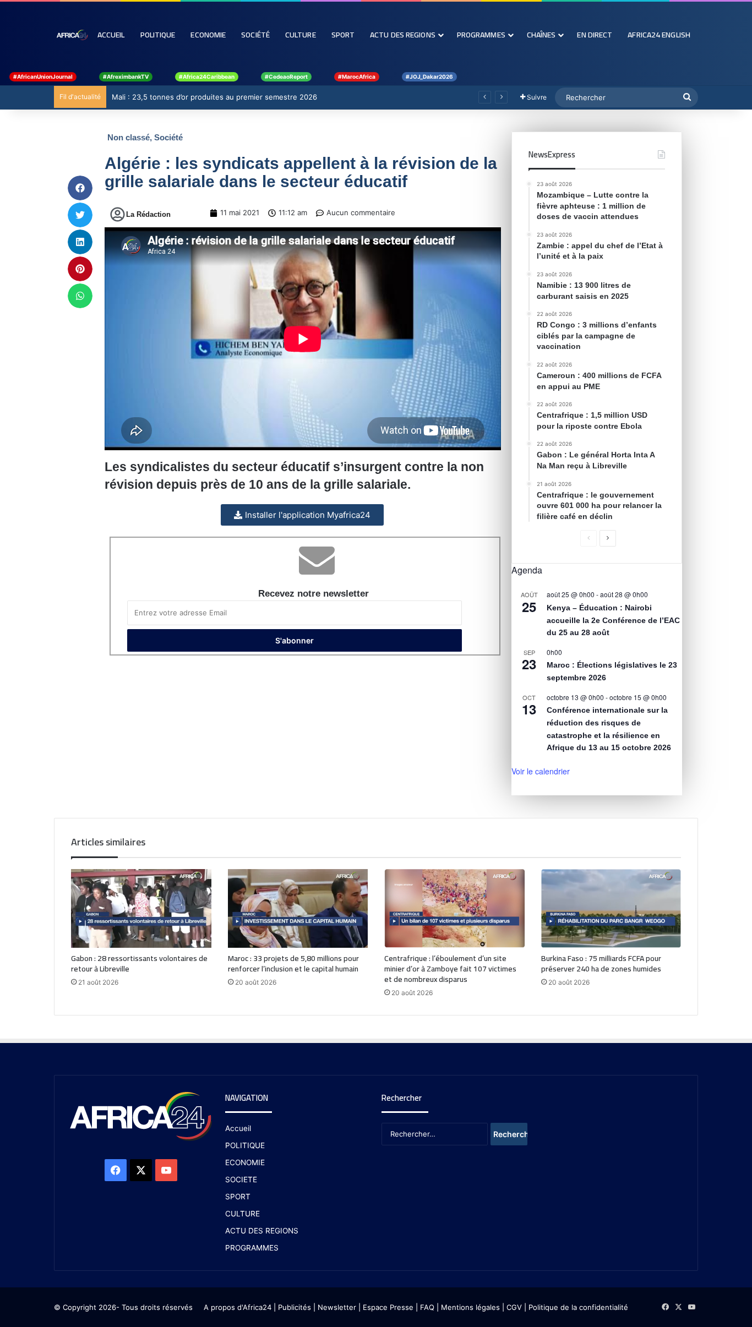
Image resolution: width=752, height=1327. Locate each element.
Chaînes (541, 35)
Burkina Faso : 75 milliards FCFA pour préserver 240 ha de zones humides (601, 963)
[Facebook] (116, 1170)
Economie (208, 35)
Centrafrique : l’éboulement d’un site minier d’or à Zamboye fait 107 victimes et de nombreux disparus (450, 968)
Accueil (111, 35)
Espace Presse (387, 1307)
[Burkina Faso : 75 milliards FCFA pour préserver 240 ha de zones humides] (611, 908)
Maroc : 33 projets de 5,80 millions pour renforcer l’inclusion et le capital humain (293, 963)
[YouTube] (166, 1170)
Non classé (128, 137)
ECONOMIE (245, 1162)
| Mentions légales (468, 1307)
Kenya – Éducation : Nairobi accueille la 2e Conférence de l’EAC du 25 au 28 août (613, 620)
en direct (594, 35)
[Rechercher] (687, 97)
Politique (158, 35)
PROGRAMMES (481, 35)
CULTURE (242, 1213)
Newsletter (337, 1307)
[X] (141, 1170)
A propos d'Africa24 (237, 1307)
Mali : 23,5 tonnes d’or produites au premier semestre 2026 (214, 96)
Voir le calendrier (540, 771)
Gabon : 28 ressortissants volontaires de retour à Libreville (139, 963)
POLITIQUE (245, 1145)
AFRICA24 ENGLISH (659, 35)
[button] (80, 188)
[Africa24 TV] (72, 34)
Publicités (294, 1307)
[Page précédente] (588, 538)
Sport (343, 35)
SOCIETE (241, 1179)
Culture (300, 35)
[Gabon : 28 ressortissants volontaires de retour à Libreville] (141, 908)
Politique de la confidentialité (578, 1307)
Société (255, 35)
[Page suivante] (608, 538)
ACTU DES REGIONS (261, 1230)
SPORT (237, 1196)
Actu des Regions (402, 35)
